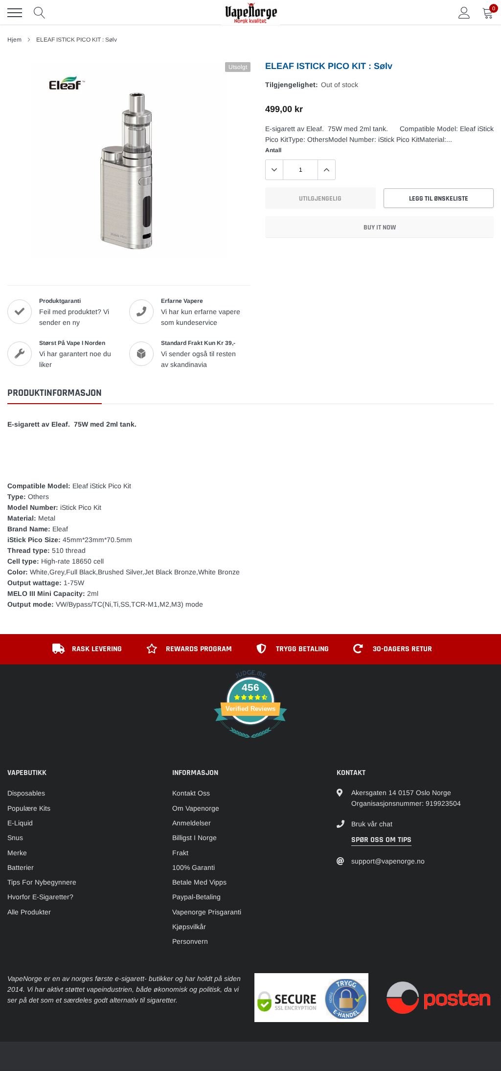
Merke (17, 853)
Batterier (20, 867)
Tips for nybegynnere (41, 882)
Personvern (190, 941)
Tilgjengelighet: (291, 85)
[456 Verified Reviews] (250, 743)
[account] (464, 13)
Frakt (180, 853)
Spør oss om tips (381, 840)
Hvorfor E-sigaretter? (40, 897)
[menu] (14, 12)
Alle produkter (29, 912)
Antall (273, 150)
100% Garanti (193, 867)
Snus (15, 838)
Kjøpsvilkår (189, 927)
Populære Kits (28, 808)
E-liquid (20, 823)
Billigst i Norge (194, 838)
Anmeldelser (191, 823)
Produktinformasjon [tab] (54, 393)
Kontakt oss (191, 793)
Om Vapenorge (195, 808)
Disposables (26, 793)
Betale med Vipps (199, 882)
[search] (40, 12)
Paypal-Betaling (196, 897)
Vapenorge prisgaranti (206, 912)
